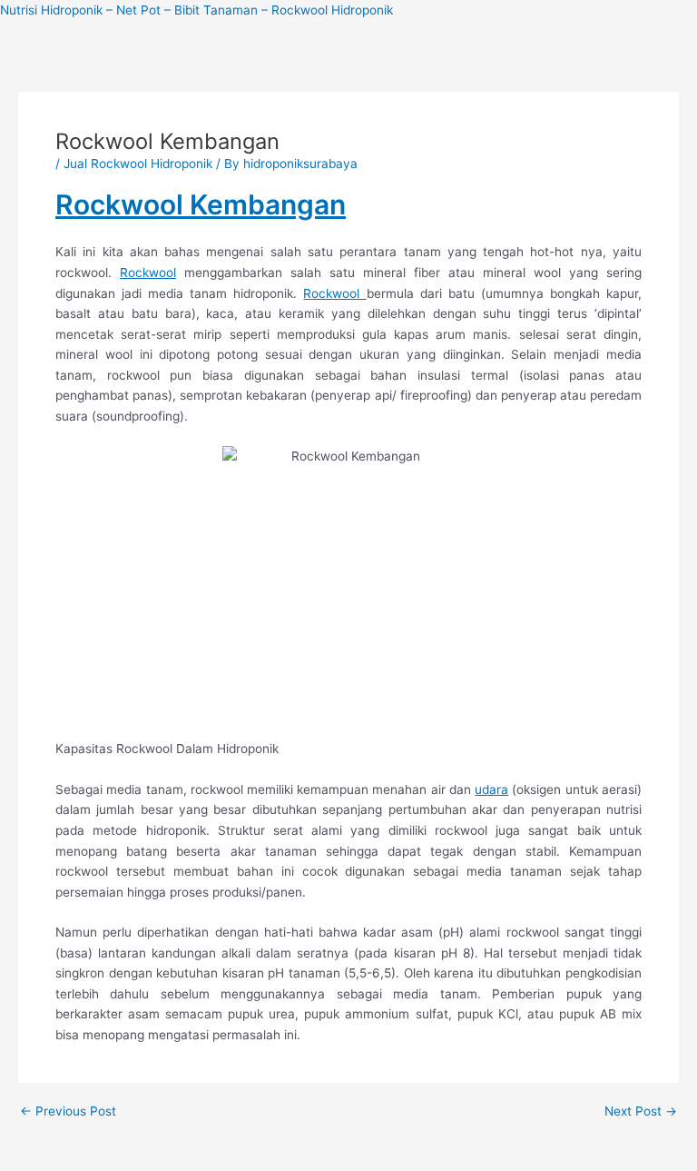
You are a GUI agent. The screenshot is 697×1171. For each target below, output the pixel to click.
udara (491, 789)
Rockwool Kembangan (200, 204)
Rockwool (148, 272)
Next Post (640, 1112)
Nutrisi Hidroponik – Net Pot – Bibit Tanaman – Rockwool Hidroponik (196, 10)
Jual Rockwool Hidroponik (138, 163)
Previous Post (68, 1112)
